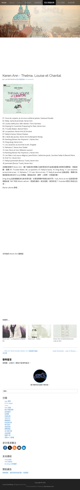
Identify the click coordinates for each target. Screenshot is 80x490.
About (11, 2)
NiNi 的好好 (8, 462)
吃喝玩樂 (7, 416)
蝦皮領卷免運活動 (16, 473)
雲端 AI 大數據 (9, 437)
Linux (19, 2)
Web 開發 (61, 2)
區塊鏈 (7, 414)
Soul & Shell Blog (7, 484)
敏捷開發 (37, 2)
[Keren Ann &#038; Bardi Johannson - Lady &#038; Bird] (65, 331)
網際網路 (7, 429)
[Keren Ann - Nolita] (39, 331)
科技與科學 (8, 423)
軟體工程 (7, 435)
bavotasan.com (49, 486)
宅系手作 (7, 418)
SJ (5, 79)
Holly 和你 (8, 460)
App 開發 (8, 401)
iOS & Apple (9, 403)
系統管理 (7, 427)
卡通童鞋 (25, 473)
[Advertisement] (40, 53)
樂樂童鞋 (5, 473)
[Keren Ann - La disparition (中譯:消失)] (14, 331)
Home (4, 2)
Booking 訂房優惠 (11, 464)
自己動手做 (8, 431)
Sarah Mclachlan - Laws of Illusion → (65, 351)
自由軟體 (71, 2)
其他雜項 (7, 412)
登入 (14, 363)
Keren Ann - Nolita (34, 339)
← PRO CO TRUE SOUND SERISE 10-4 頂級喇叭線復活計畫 (20, 352)
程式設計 (28, 2)
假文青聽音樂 (49, 2)
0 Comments (30, 79)
